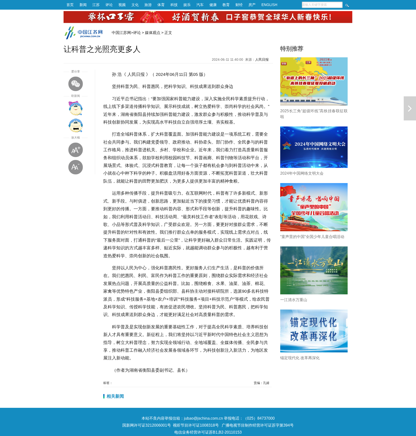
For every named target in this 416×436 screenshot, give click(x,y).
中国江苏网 (121, 33)
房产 (252, 5)
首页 (70, 5)
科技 (174, 5)
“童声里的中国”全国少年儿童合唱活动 (312, 237)
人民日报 (262, 59)
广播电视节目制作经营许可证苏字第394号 (258, 425)
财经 (239, 5)
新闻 (83, 5)
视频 (122, 5)
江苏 (96, 5)
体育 (161, 5)
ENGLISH (269, 5)
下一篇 (410, 108)
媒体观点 (152, 33)
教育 (226, 5)
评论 (109, 5)
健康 (213, 5)
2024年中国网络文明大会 (302, 173)
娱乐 (187, 5)
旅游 (148, 5)
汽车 (200, 5)
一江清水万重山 (293, 300)
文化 (135, 5)
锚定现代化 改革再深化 (300, 358)
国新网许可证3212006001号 (146, 425)
